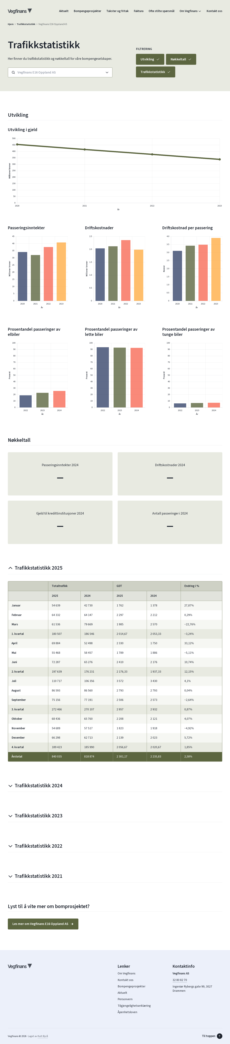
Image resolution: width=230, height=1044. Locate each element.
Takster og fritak (117, 11)
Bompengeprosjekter (87, 11)
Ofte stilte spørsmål (161, 11)
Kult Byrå (43, 1036)
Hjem (11, 24)
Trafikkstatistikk (26, 24)
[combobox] (55, 72)
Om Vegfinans (189, 11)
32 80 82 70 (180, 980)
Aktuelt (64, 11)
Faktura (138, 11)
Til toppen (208, 1036)
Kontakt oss (214, 11)
